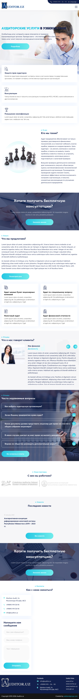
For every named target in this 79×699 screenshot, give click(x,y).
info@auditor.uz (12, 613)
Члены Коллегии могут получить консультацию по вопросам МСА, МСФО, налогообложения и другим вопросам (39, 96)
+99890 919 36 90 (12, 605)
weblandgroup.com (70, 696)
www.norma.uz (71, 684)
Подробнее (15, 46)
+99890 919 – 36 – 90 (60, 2)
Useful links (70, 678)
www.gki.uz (70, 689)
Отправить (16, 666)
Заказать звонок (39, 222)
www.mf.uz (69, 681)
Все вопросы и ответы (15, 454)
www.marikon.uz (71, 686)
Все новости (39, 536)
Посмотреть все (15, 276)
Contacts (40, 678)
